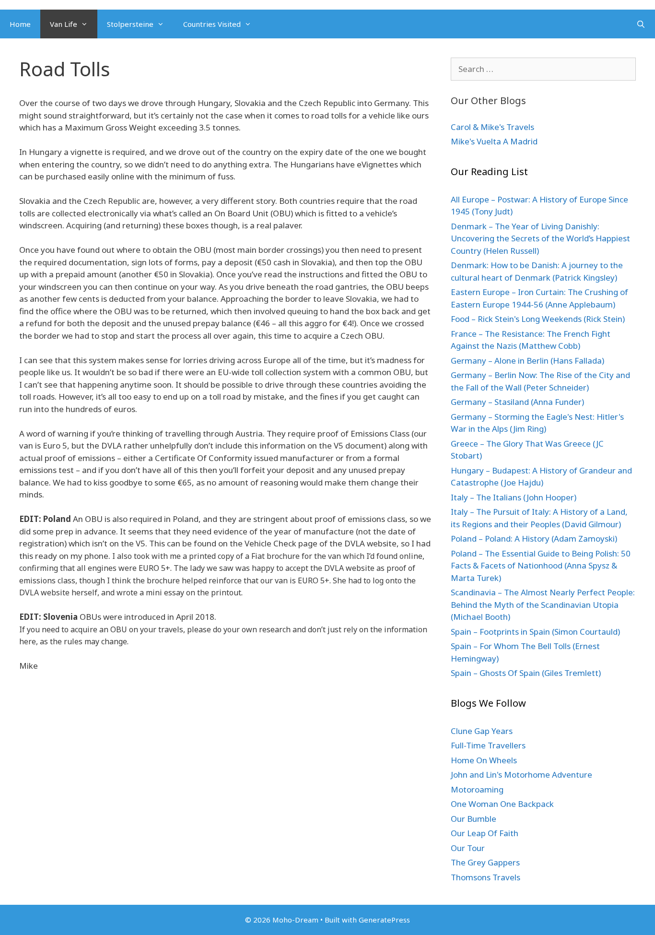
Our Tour (468, 847)
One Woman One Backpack (502, 803)
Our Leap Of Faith (484, 833)
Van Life (63, 24)
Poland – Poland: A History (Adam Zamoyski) (534, 538)
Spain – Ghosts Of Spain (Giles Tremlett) (526, 672)
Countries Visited (212, 24)
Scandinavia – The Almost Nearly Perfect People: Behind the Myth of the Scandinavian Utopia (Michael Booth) (543, 604)
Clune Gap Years (482, 730)
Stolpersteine (130, 24)
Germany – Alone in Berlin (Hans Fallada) (527, 360)
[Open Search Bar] (641, 24)
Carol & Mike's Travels (492, 126)
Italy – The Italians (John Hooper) (513, 497)
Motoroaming (477, 789)
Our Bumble (473, 818)
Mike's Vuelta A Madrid (494, 141)
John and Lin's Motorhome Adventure (521, 774)
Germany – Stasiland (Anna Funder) (517, 401)
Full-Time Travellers (488, 745)
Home (20, 24)
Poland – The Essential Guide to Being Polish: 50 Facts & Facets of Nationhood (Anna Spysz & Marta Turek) (541, 565)
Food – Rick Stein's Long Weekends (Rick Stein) (538, 318)
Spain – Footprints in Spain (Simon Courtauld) (535, 631)
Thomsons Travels (485, 877)
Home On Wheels (484, 760)
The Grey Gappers (485, 862)
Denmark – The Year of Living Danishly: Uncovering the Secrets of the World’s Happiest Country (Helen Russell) (540, 238)
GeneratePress (384, 919)
